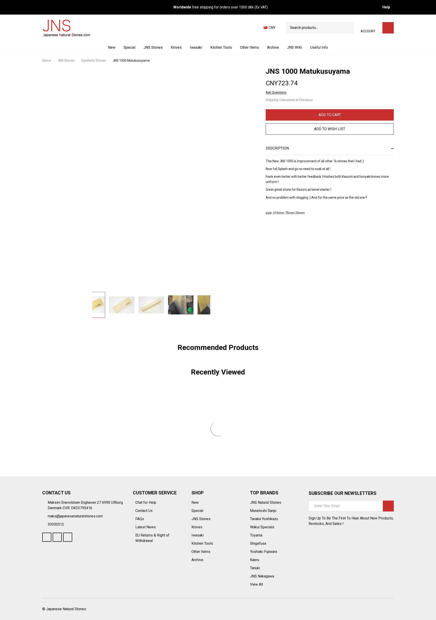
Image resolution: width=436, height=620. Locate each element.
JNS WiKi (294, 47)
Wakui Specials (262, 527)
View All (256, 584)
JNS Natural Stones (265, 502)
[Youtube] (57, 537)
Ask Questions (276, 92)
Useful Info (319, 47)
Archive (273, 47)
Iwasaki (196, 47)
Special (129, 47)
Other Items (249, 47)
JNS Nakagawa (262, 576)
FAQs (139, 519)
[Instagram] (67, 537)
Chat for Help (146, 502)
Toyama (256, 535)
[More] (163, 47)
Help (386, 7)
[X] (292, 231)
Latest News (146, 527)
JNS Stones (153, 47)
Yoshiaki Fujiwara (263, 551)
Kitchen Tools (221, 47)
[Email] (284, 231)
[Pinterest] (300, 231)
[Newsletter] (388, 506)
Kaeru (254, 560)
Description (277, 148)
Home (46, 60)
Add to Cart (330, 115)
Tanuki (255, 568)
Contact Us (144, 511)
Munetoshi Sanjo (263, 511)
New (111, 47)
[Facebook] (276, 231)
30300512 (56, 524)
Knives (176, 47)
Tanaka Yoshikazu (264, 519)
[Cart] (388, 27)
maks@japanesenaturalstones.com (75, 516)
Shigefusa (258, 543)
